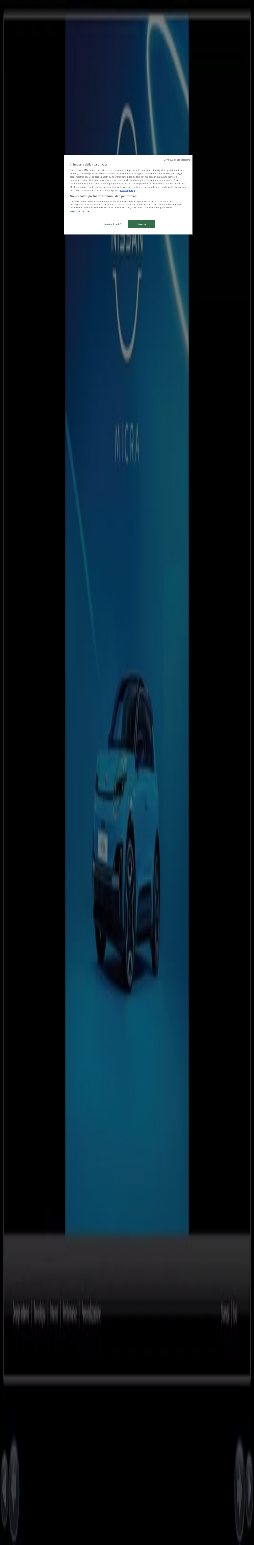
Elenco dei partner (80, 211)
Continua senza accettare (177, 159)
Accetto (142, 224)
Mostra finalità (112, 224)
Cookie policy (127, 190)
